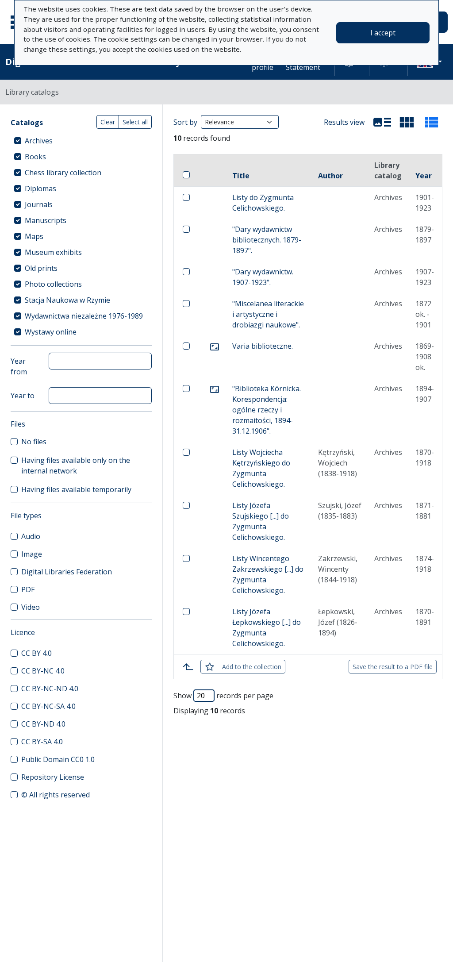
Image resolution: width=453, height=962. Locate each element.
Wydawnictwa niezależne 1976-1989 (84, 316)
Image (31, 554)
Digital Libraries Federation (66, 572)
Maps (34, 236)
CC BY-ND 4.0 (43, 724)
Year (423, 176)
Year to (23, 395)
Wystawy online (51, 332)
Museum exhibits (53, 252)
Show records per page (223, 695)
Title (241, 176)
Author (330, 176)
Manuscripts (45, 220)
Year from (19, 366)
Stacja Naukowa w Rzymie (67, 300)
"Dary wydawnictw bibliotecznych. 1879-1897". (266, 239)
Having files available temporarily (76, 489)
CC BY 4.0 (36, 653)
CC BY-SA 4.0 (42, 742)
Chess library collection (63, 172)
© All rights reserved (55, 795)
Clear (107, 122)
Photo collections (53, 284)
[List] (382, 122)
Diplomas (40, 188)
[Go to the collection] (214, 346)
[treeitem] (81, 141)
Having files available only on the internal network (75, 465)
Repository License (52, 777)
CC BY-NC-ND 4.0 (49, 688)
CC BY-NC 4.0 (43, 671)
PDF (28, 589)
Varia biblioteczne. (262, 346)
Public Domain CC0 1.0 (58, 759)
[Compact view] (407, 122)
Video (30, 607)
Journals (39, 204)
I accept (382, 33)
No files (33, 441)
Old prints (41, 268)
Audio (30, 536)
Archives (39, 141)
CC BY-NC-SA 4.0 (48, 706)
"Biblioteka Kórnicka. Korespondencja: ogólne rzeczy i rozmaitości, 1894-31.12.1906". (266, 410)
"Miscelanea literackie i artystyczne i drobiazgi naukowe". (268, 314)
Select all (135, 122)
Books (35, 157)
